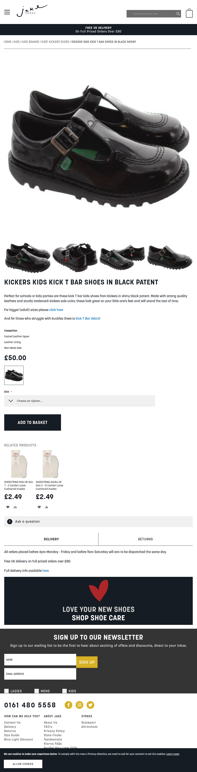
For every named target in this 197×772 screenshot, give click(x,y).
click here (56, 310)
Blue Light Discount (18, 739)
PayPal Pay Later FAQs (61, 748)
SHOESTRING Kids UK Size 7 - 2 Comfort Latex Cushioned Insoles (18, 485)
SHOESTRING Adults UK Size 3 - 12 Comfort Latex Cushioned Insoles (49, 485)
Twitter (90, 705)
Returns (145, 539)
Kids (17, 42)
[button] (28, 257)
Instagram (79, 705)
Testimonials (53, 739)
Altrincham (89, 727)
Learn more (172, 754)
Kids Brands (31, 42)
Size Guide (11, 735)
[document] (98, 760)
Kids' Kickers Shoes (56, 42)
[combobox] (154, 13)
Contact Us (12, 722)
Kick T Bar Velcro (87, 318)
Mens (45, 691)
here (46, 570)
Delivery (51, 539)
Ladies (16, 691)
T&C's (48, 727)
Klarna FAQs (53, 743)
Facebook (68, 705)
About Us (50, 722)
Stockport (88, 722)
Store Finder (53, 735)
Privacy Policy (54, 731)
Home (8, 42)
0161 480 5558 (30, 705)
